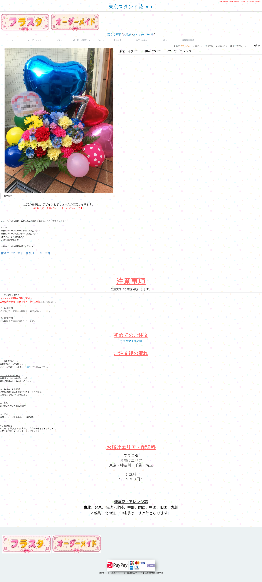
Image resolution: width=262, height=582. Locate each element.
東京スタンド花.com (131, 7)
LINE (27, 367)
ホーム (10, 40)
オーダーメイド (35, 40)
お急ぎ (127, 34)
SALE (149, 34)
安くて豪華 (114, 34)
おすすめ (138, 34)
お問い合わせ (142, 40)
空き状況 (117, 40)
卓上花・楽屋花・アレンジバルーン (88, 40)
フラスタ (60, 40)
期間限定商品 (188, 40)
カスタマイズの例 (131, 341)
